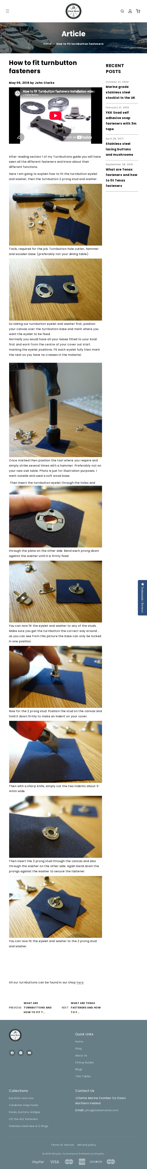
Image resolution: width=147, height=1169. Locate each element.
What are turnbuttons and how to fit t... (38, 1007)
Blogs (78, 1069)
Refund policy (87, 1145)
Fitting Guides (84, 1062)
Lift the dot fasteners (23, 1119)
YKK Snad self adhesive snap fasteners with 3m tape (121, 120)
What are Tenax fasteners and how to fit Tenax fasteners (121, 177)
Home (47, 44)
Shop (78, 1048)
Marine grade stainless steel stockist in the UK (120, 92)
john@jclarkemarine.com (101, 1110)
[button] (7, 11)
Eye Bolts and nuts (21, 1098)
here (80, 982)
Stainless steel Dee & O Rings (28, 1126)
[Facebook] (12, 1053)
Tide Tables (83, 1076)
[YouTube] (29, 1053)
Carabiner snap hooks (23, 1105)
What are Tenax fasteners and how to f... (86, 1007)
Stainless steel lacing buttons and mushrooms (119, 149)
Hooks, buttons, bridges (24, 1112)
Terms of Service (62, 1145)
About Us (81, 1055)
